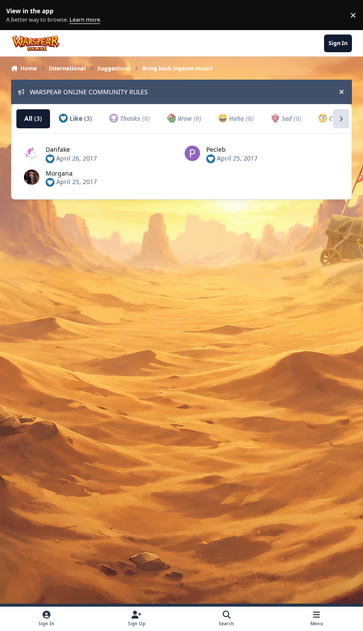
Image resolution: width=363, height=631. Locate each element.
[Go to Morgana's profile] (31, 177)
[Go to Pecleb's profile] (192, 153)
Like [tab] (80, 118)
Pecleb (216, 149)
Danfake (58, 149)
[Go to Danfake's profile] (31, 153)
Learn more (17, 15)
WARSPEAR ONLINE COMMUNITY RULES (89, 92)
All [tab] (33, 118)
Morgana (59, 173)
